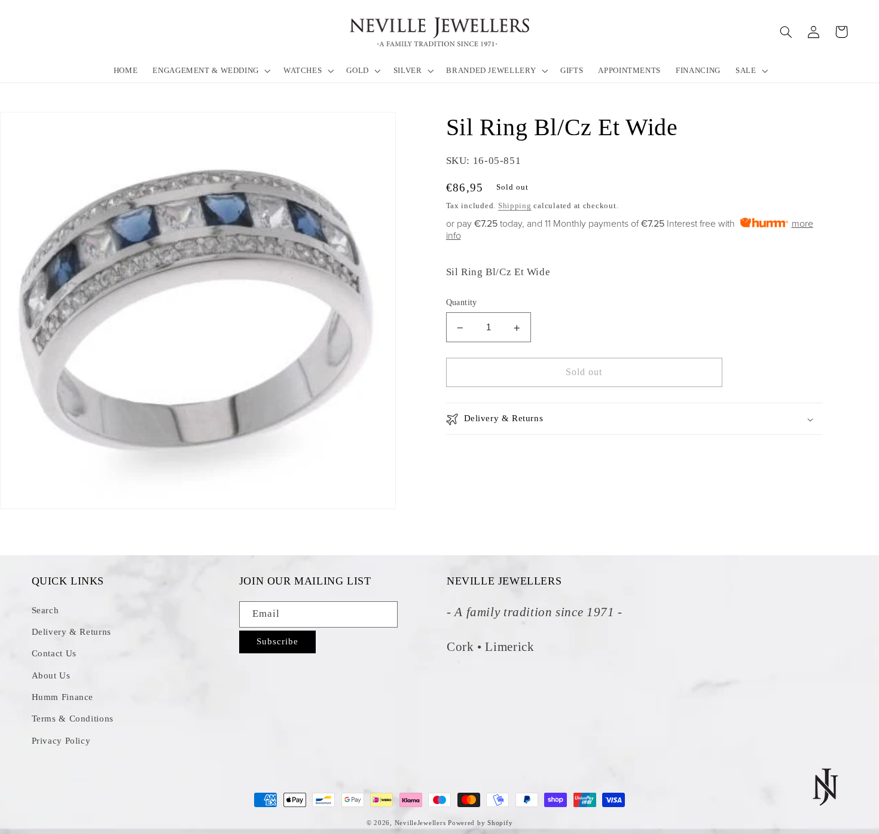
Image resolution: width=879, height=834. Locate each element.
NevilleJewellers (420, 823)
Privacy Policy (61, 740)
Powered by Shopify (480, 823)
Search (45, 610)
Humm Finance (63, 697)
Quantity (461, 303)
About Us (51, 675)
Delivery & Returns (71, 632)
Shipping (515, 206)
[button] (210, 70)
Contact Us (54, 653)
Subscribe (277, 641)
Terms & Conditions (73, 718)
